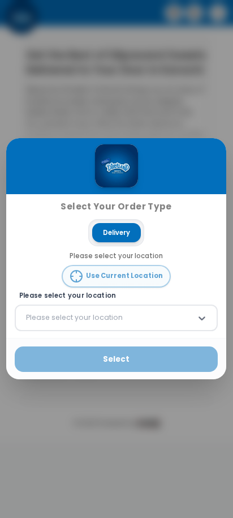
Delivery (116, 232)
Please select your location (67, 296)
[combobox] (27, 318)
